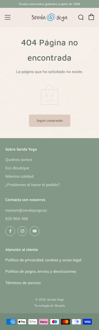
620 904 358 (16, 218)
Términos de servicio (23, 282)
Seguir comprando (50, 120)
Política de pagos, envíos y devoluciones (40, 271)
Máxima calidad (19, 176)
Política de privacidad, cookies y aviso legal (43, 260)
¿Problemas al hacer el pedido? (32, 184)
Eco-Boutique (17, 168)
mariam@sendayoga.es (26, 210)
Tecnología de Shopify (49, 305)
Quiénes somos (18, 159)
